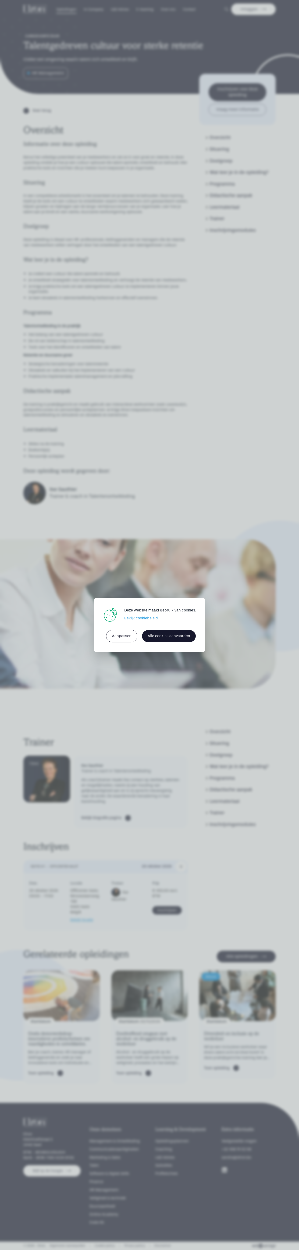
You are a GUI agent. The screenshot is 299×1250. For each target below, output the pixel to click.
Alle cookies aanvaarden (169, 636)
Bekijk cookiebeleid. (141, 618)
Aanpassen (122, 636)
